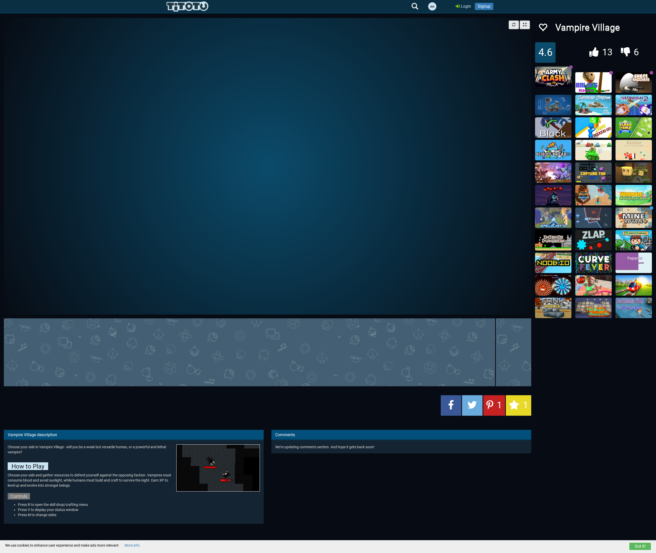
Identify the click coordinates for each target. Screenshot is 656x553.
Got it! (640, 546)
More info (132, 545)
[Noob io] (553, 263)
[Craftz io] (553, 105)
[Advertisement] (267, 352)
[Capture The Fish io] (593, 172)
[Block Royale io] (553, 127)
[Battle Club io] (553, 172)
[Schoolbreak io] (553, 150)
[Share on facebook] (451, 405)
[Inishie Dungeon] (553, 240)
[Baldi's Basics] (593, 82)
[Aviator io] (634, 150)
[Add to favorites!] (542, 29)
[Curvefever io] (593, 263)
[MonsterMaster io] (634, 240)
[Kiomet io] (593, 217)
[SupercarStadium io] (593, 105)
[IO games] (187, 6)
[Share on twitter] (472, 405)
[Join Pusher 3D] (593, 127)
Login (465, 6)
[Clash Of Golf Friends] (634, 127)
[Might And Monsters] (593, 195)
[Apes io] (553, 195)
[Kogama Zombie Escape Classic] (634, 172)
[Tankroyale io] (553, 308)
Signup (484, 6)
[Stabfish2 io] (634, 105)
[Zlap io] (593, 240)
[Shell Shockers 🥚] (634, 82)
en (432, 6)
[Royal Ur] (593, 308)
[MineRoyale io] (634, 217)
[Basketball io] (593, 285)
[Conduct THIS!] (634, 285)
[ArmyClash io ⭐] (553, 77)
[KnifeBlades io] (553, 285)
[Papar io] (634, 263)
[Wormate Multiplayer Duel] (634, 195)
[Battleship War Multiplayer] (634, 308)
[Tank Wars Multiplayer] (593, 150)
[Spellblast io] (553, 217)
